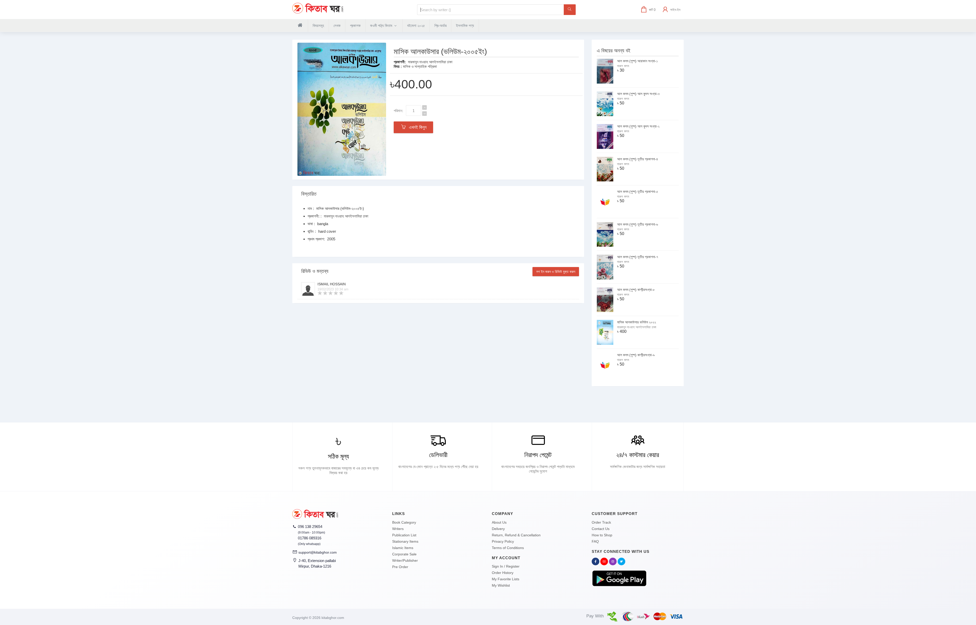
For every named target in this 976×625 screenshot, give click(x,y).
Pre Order (400, 567)
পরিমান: (398, 110)
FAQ (595, 541)
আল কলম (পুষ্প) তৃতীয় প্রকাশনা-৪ (637, 159)
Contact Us (600, 529)
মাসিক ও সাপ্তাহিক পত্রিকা (420, 66)
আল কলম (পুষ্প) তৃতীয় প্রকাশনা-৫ (637, 192)
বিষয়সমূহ (318, 25)
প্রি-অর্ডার (440, 25)
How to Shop (602, 535)
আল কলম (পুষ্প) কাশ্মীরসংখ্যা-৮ (636, 290)
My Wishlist (501, 585)
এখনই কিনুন (416, 127)
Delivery (498, 529)
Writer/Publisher (405, 560)
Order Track (601, 522)
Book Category (404, 522)
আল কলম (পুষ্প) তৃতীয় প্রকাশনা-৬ (637, 224)
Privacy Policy (503, 541)
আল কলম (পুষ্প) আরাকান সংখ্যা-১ (637, 61)
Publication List (404, 535)
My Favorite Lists (505, 579)
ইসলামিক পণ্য (465, 25)
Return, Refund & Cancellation (516, 535)
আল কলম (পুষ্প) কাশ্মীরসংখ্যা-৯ (636, 355)
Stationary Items (405, 541)
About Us (499, 522)
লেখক (337, 25)
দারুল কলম (623, 66)
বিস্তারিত (308, 194)
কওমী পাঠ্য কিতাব (381, 25)
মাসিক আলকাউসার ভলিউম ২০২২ (636, 322)
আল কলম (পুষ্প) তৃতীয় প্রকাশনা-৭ (637, 257)
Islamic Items (402, 548)
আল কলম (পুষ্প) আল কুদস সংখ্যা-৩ (638, 94)
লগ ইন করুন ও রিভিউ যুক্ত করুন (555, 272)
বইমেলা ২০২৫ (416, 25)
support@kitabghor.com (317, 552)
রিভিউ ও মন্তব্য (314, 271)
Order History (502, 573)
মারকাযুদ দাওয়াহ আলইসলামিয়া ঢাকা (430, 62)
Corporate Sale (404, 554)
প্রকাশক (355, 25)
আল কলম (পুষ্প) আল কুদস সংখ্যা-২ (638, 126)
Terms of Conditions (508, 548)
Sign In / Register (506, 566)
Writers (398, 529)
